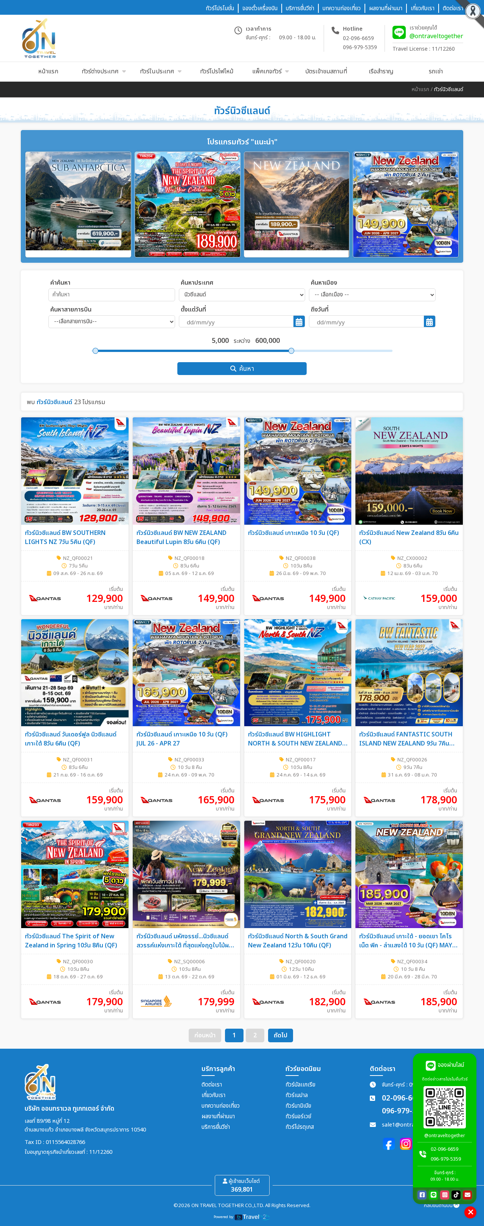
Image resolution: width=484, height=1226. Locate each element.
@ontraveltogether (436, 36)
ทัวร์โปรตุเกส (299, 1127)
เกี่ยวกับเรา (213, 1095)
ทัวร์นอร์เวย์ (298, 1116)
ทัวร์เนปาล (296, 1095)
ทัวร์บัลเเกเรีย (300, 1084)
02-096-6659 (358, 38)
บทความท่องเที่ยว (221, 1106)
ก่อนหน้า (205, 1035)
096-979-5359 (360, 47)
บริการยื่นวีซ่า (216, 1127)
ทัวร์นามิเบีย (298, 1106)
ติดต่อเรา (212, 1084)
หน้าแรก (420, 89)
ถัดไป (280, 1035)
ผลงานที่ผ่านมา (218, 1116)
